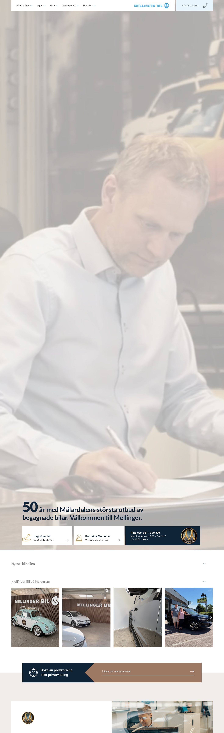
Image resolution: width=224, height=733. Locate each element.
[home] (151, 5)
